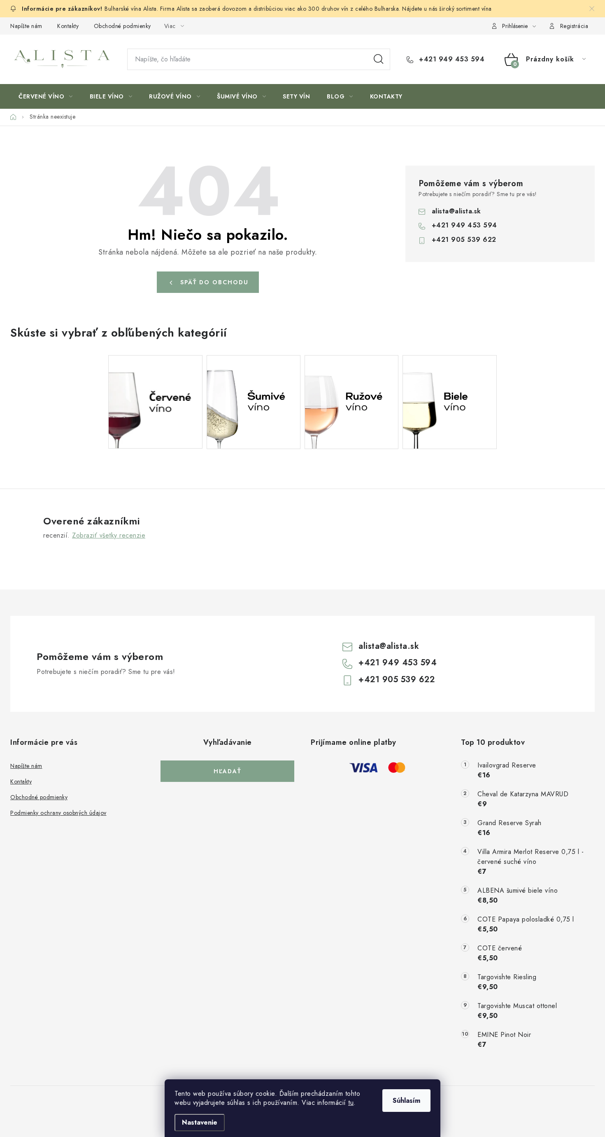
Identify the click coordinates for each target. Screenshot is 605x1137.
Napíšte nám (26, 26)
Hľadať (378, 59)
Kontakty (68, 26)
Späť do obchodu (214, 282)
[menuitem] (45, 96)
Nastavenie (199, 1122)
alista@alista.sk (456, 211)
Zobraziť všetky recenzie (108, 535)
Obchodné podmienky (122, 26)
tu (351, 1102)
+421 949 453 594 (450, 59)
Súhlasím (406, 1100)
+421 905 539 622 (464, 239)
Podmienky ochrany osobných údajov (58, 813)
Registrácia (574, 26)
